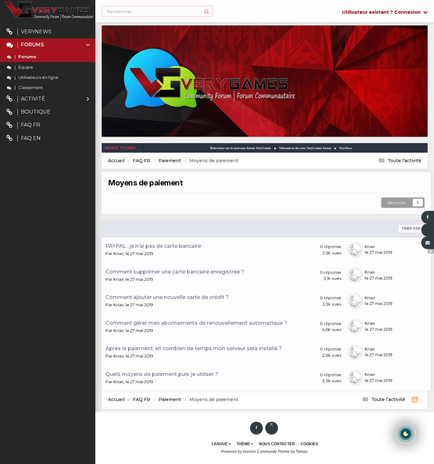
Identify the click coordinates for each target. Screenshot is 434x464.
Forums (32, 45)
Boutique (36, 112)
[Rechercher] (207, 11)
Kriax (118, 253)
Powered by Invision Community (249, 451)
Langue (220, 444)
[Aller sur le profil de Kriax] (355, 250)
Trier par (411, 228)
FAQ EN (31, 138)
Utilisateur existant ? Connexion (382, 12)
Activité (33, 99)
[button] (405, 81)
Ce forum (114, 11)
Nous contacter (277, 444)
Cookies (309, 444)
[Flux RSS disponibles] (414, 399)
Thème (244, 444)
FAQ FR (30, 125)
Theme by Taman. (293, 451)
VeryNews (36, 32)
